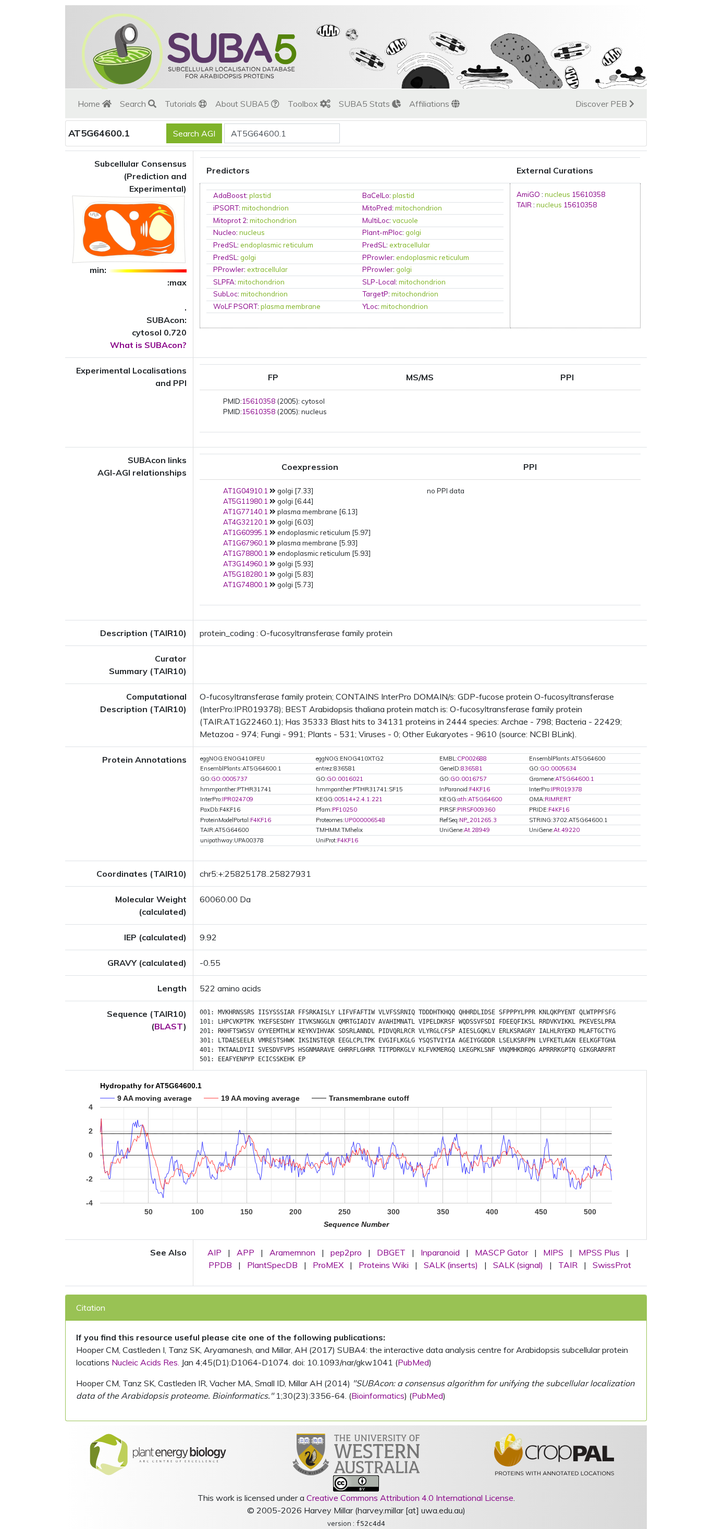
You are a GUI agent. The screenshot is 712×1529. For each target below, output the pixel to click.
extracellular (409, 245)
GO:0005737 (229, 778)
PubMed (413, 1362)
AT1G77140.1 (245, 511)
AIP (214, 1252)
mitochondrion (265, 208)
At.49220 (567, 830)
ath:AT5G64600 (480, 799)
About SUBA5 (243, 103)
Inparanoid (440, 1252)
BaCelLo (375, 195)
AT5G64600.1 (574, 778)
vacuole (405, 220)
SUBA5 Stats (365, 103)
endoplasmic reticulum (276, 245)
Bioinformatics (377, 1395)
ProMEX (328, 1265)
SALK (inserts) (451, 1265)
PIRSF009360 (476, 809)
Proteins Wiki (384, 1265)
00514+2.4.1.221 (358, 799)
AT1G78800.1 (245, 553)
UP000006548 (365, 820)
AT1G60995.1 (245, 532)
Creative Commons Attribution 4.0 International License (409, 1498)
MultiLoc (375, 220)
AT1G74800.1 (245, 584)
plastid (260, 195)
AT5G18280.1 (245, 574)
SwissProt (612, 1265)
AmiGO (528, 194)
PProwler (377, 257)
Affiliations (430, 103)
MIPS (553, 1252)
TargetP (375, 294)
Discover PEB (602, 103)
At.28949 (477, 830)
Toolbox (304, 103)
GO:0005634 (558, 768)
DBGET (391, 1252)
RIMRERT (558, 799)
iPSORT (226, 208)
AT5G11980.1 (245, 501)
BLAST (168, 1026)
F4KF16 (479, 789)
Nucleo (224, 232)
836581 (472, 768)
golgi (413, 232)
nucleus (252, 232)
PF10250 (344, 809)
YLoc (370, 306)
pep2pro (346, 1252)
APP (245, 1252)
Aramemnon (292, 1252)
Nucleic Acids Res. (145, 1362)
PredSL (225, 245)
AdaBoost (229, 195)
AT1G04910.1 (245, 491)
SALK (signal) (518, 1265)
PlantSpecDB (272, 1265)
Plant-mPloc (382, 232)
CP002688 (472, 758)
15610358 (588, 194)
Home (90, 103)
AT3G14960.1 (245, 564)
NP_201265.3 (478, 820)
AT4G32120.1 (245, 522)
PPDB (220, 1265)
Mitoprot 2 (230, 220)
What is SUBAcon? (148, 345)
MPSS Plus (599, 1252)
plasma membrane (291, 306)
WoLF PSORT (235, 306)
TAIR (524, 205)
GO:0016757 (468, 778)
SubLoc (225, 294)
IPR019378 (566, 789)
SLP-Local (379, 282)
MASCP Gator (501, 1252)
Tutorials (182, 103)
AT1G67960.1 (245, 543)
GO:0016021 (345, 778)
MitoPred (377, 208)
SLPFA (224, 282)
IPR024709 (237, 799)
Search (134, 103)
